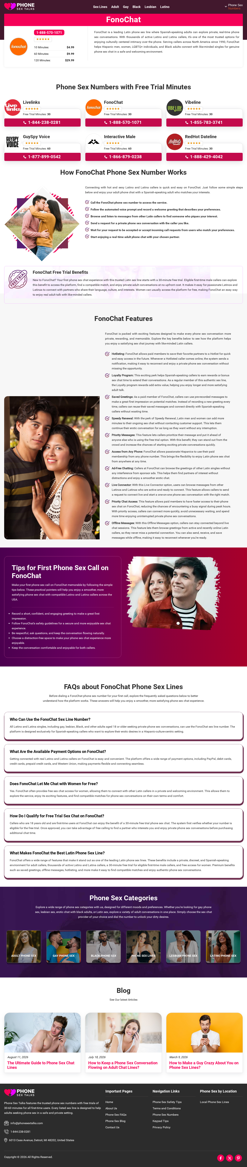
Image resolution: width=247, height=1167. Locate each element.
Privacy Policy (162, 1127)
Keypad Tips (161, 1121)
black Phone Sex (103, 955)
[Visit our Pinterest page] (238, 1158)
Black (137, 7)
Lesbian (150, 7)
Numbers (235, 7)
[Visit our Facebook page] (220, 1158)
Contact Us (112, 1127)
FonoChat (113, 102)
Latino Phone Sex (223, 955)
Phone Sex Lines (143, 955)
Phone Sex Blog (115, 1121)
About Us (111, 1108)
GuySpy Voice (36, 136)
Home (109, 1102)
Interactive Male (119, 136)
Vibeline (193, 102)
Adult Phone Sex (23, 955)
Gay (126, 7)
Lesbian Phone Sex (183, 955)
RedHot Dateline (201, 136)
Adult (115, 7)
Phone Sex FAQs (115, 1114)
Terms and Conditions (167, 1108)
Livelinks (31, 102)
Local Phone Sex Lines (214, 1102)
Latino (164, 7)
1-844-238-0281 (20, 1131)
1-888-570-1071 (49, 33)
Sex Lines (100, 7)
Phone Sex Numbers (165, 1114)
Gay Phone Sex (63, 955)
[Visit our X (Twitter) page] (229, 1158)
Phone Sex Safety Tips (167, 1102)
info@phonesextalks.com (26, 1123)
